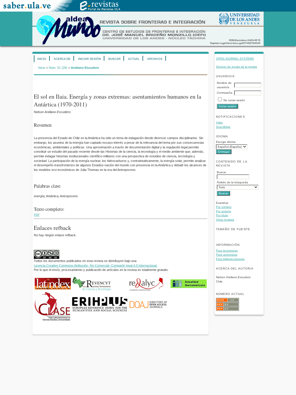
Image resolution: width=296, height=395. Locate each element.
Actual (134, 58)
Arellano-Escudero (85, 67)
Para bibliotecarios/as (230, 259)
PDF (37, 214)
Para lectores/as (227, 250)
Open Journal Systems (235, 58)
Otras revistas (225, 219)
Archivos (154, 58)
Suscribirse (223, 126)
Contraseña (224, 92)
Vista (219, 122)
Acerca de (62, 58)
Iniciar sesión (89, 58)
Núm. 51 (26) (58, 67)
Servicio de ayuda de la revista (236, 66)
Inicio (41, 58)
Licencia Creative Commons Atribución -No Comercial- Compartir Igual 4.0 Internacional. (95, 265)
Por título (222, 215)
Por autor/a (223, 211)
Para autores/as (226, 254)
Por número (224, 206)
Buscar (114, 58)
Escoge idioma (226, 141)
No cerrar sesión (234, 100)
